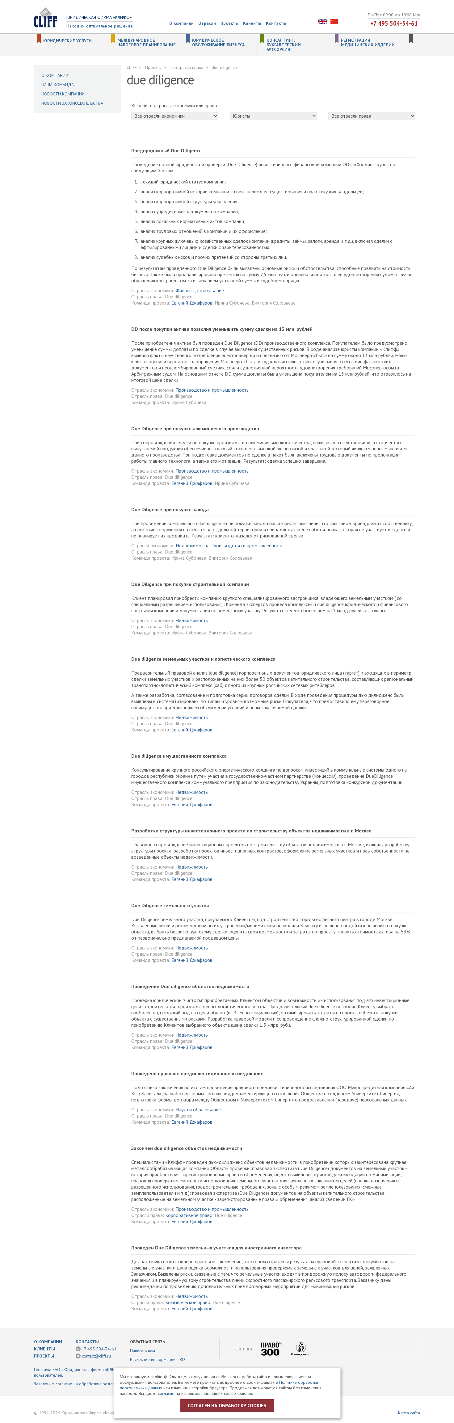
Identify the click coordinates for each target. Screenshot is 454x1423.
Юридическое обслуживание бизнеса (218, 42)
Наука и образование (198, 1109)
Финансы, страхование (199, 290)
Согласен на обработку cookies (227, 1405)
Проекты (229, 23)
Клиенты (252, 23)
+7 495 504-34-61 (394, 23)
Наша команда (57, 84)
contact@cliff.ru (96, 1356)
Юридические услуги (67, 41)
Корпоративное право (188, 1215)
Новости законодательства (72, 103)
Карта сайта (409, 1413)
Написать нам (142, 1351)
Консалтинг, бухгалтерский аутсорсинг (284, 45)
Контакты (276, 23)
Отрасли (207, 23)
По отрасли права (186, 67)
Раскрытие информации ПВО (157, 1359)
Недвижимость (192, 545)
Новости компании (63, 94)
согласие (166, 1393)
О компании (181, 23)
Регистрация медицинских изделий (368, 42)
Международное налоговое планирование (146, 42)
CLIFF (132, 67)
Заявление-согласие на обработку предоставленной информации (97, 1384)
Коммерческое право (187, 1302)
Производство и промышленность (212, 390)
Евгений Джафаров (191, 303)
